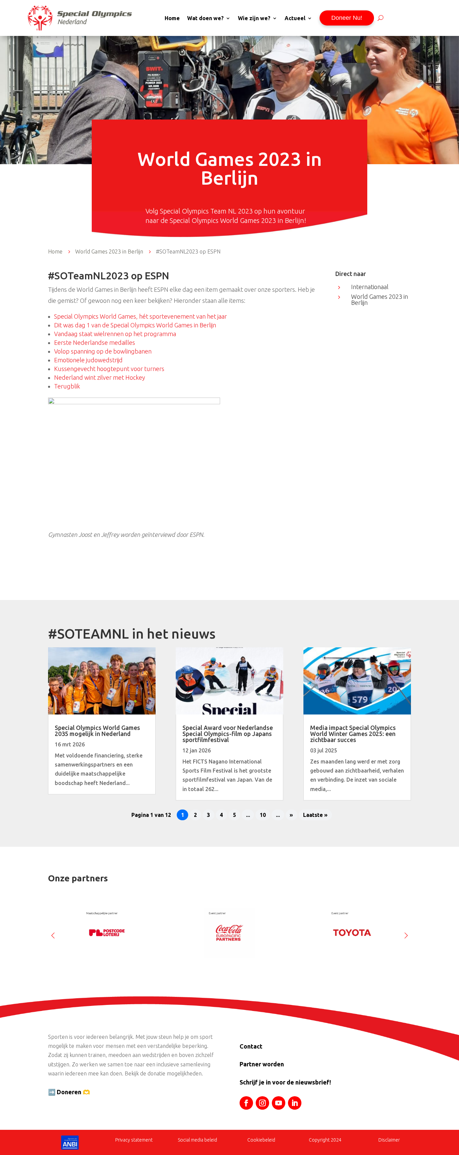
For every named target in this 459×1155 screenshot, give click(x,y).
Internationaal (369, 286)
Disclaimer (389, 1140)
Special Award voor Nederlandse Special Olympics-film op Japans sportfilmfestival (227, 733)
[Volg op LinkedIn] (294, 1103)
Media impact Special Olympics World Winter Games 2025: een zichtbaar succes (353, 733)
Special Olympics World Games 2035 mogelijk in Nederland (97, 730)
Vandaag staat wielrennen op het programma (115, 333)
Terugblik (67, 386)
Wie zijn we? (254, 18)
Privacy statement (134, 1140)
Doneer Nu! (346, 17)
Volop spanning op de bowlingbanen (103, 351)
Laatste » (315, 815)
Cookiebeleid (261, 1140)
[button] (406, 932)
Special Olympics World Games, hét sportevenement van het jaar (140, 316)
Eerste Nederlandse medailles (94, 342)
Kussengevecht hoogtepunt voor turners (109, 368)
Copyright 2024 (325, 1140)
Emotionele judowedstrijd (88, 360)
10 (263, 815)
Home (172, 18)
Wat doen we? (205, 18)
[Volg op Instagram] (262, 1103)
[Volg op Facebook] (246, 1103)
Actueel (295, 18)
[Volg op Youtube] (278, 1103)
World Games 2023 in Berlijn (379, 299)
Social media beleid (197, 1140)
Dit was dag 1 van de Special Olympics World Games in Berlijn (135, 325)
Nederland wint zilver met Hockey (99, 377)
